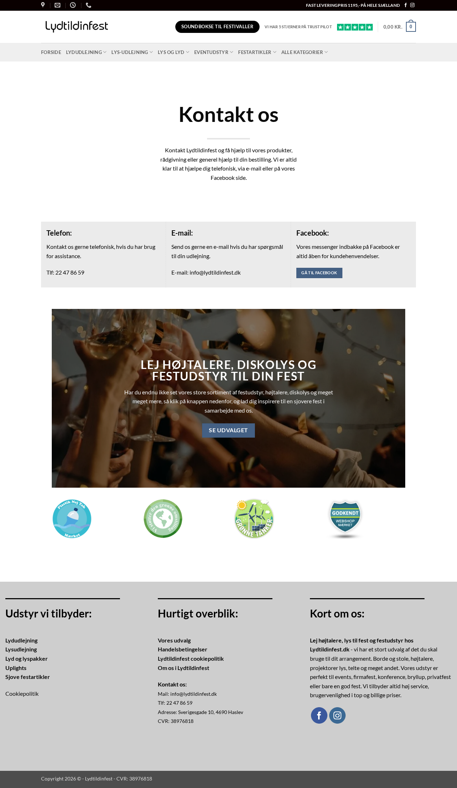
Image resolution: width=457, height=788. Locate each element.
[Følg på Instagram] (412, 5)
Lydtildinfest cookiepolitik (191, 658)
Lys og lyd (171, 52)
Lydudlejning (84, 52)
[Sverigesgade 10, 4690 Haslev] (43, 5)
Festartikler (254, 52)
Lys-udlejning (129, 52)
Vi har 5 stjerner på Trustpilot (298, 26)
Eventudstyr (211, 52)
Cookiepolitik (22, 693)
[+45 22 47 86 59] (89, 5)
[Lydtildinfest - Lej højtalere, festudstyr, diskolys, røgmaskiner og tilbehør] (76, 26)
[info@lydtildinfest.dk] (58, 5)
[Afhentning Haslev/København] (73, 5)
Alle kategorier (302, 52)
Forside (51, 52)
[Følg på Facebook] (405, 5)
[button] (399, 27)
